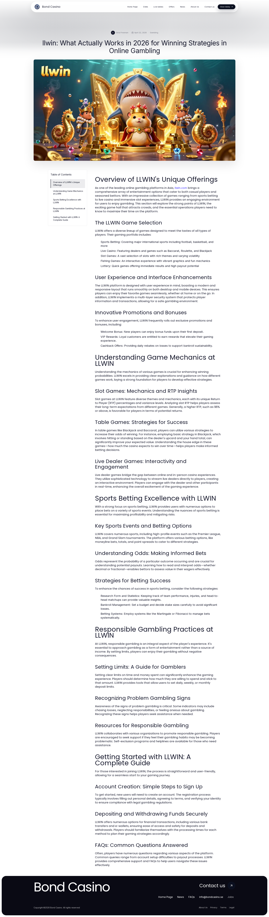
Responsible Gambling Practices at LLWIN (69, 209)
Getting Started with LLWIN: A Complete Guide (66, 218)
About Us (203, 907)
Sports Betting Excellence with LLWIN (67, 201)
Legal (231, 907)
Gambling (154, 32)
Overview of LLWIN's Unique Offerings (66, 183)
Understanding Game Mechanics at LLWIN (68, 192)
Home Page (165, 897)
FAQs (191, 897)
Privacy (213, 907)
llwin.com (181, 188)
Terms (223, 907)
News (180, 897)
